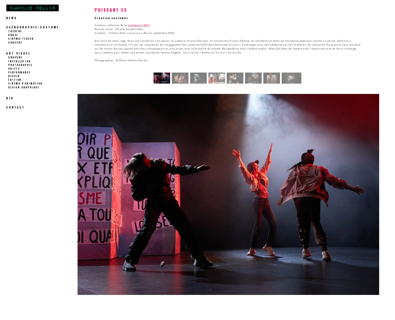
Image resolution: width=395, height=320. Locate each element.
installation (19, 61)
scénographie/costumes (34, 27)
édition (15, 79)
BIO (10, 98)
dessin (14, 76)
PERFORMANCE (19, 72)
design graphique (23, 87)
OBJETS (14, 68)
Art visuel (18, 53)
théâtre (15, 31)
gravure (15, 57)
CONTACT (15, 107)
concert (15, 42)
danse (13, 35)
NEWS (11, 18)
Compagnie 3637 (139, 25)
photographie (20, 65)
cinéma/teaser (21, 38)
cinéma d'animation (25, 83)
